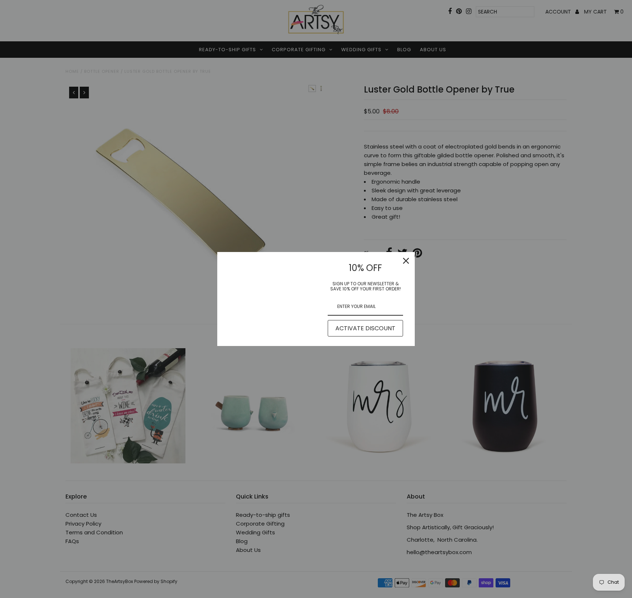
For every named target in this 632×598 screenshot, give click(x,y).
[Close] (406, 261)
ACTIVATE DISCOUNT (365, 328)
